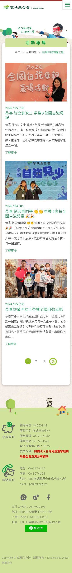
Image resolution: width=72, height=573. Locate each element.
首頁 (17, 52)
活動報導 (31, 52)
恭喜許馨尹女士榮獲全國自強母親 (34, 309)
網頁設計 (7, 562)
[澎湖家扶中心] (19, 8)
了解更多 (11, 152)
